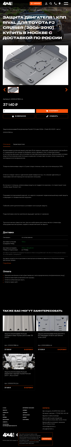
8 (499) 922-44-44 (58, 411)
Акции (24, 417)
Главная (6, 10)
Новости (5, 412)
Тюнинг (25, 412)
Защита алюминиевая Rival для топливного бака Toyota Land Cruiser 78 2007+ (19, 335)
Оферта (5, 422)
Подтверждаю (47, 438)
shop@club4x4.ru (48, 429)
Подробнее (7, 263)
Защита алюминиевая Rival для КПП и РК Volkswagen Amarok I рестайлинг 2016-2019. (51, 335)
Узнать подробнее (34, 440)
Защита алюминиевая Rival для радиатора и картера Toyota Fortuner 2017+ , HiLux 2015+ (18, 373)
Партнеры (26, 419)
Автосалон (26, 415)
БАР (4, 415)
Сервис (25, 410)
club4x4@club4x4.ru (49, 426)
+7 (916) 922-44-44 (61, 413)
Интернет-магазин (19, 10)
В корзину (28, 349)
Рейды (5, 417)
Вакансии (6, 419)
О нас (4, 407)
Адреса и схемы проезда (51, 415)
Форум (5, 410)
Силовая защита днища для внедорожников (46, 10)
